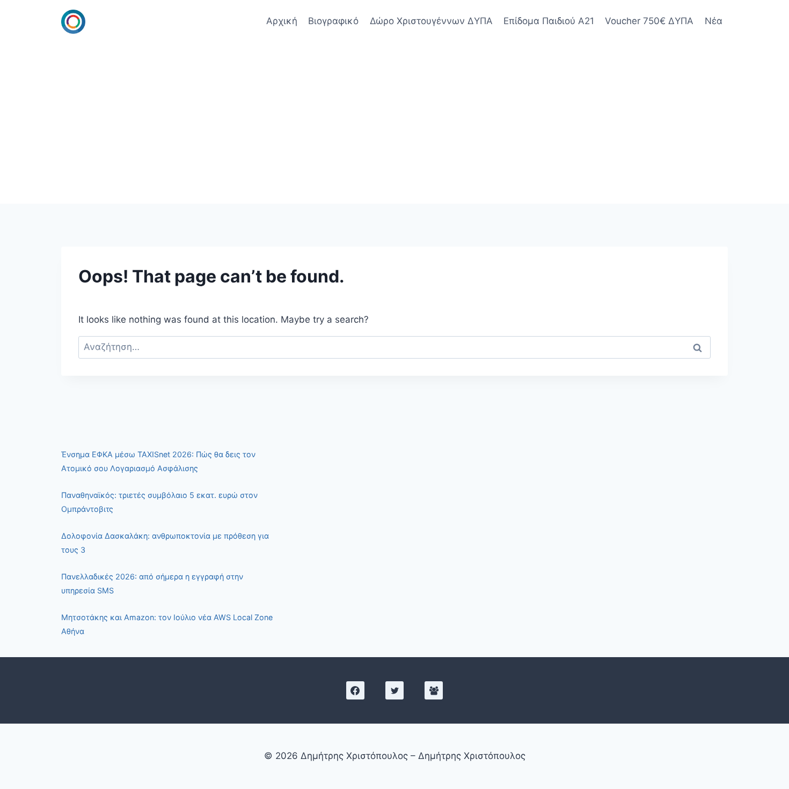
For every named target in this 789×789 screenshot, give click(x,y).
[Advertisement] (394, 123)
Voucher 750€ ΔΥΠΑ (649, 21)
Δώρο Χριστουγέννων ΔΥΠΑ (431, 21)
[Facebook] (355, 690)
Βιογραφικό (333, 21)
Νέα (713, 21)
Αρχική (281, 21)
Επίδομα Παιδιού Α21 (548, 21)
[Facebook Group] (434, 690)
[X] (394, 690)
